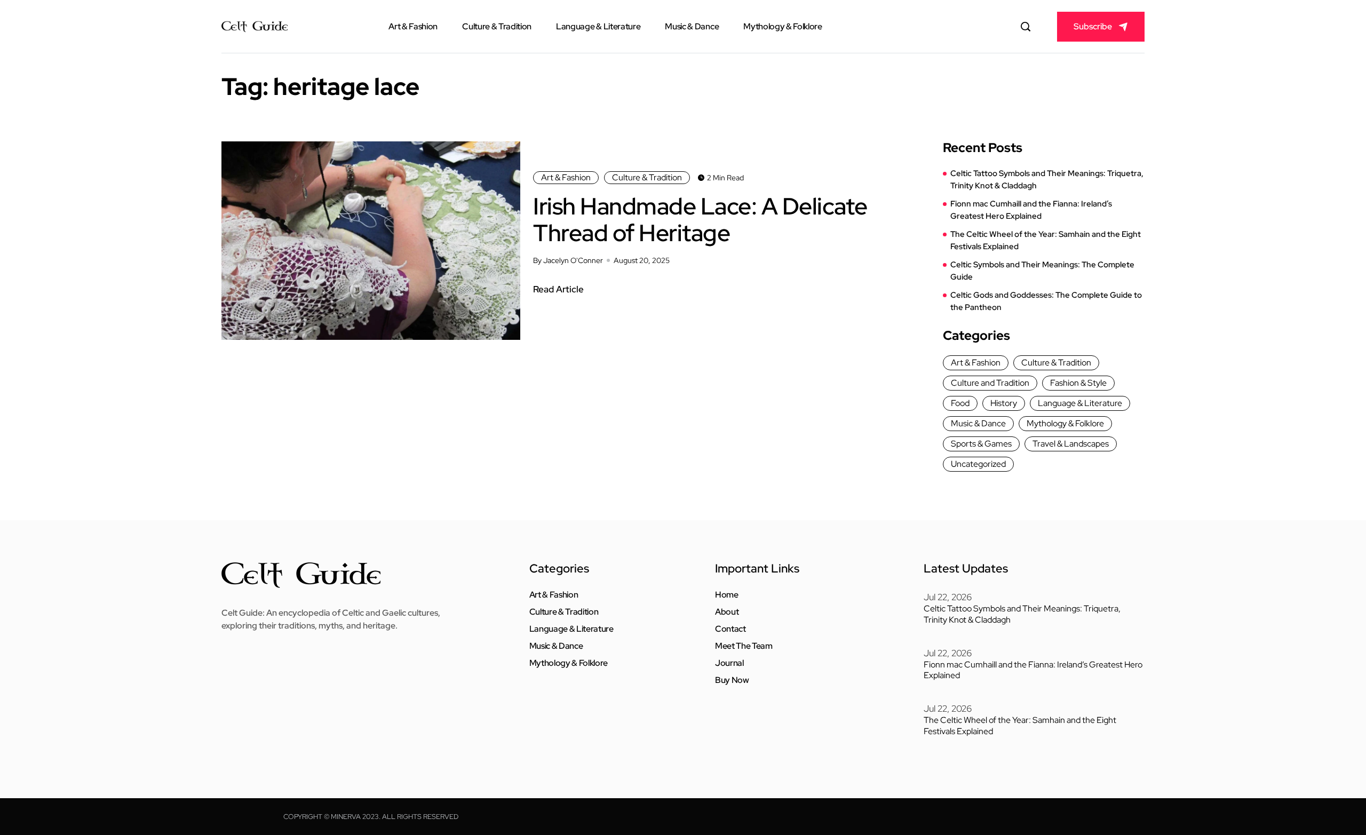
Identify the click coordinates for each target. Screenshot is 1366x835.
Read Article (558, 289)
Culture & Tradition (496, 26)
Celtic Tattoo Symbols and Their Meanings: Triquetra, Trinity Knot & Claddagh (1046, 179)
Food (960, 403)
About (726, 612)
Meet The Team (744, 646)
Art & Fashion (413, 26)
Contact (730, 629)
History (1003, 403)
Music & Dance (692, 26)
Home (726, 595)
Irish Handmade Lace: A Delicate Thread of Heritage (700, 219)
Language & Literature (598, 26)
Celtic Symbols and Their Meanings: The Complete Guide (1042, 270)
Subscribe (1093, 26)
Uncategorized (978, 464)
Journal (729, 663)
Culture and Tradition (990, 382)
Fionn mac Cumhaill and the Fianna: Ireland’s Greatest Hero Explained (1031, 209)
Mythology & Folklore (782, 26)
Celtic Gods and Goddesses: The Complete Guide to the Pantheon (1046, 301)
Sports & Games (981, 443)
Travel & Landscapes (1071, 443)
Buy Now (732, 680)
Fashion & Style (1078, 382)
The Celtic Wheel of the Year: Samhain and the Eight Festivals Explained (1045, 240)
